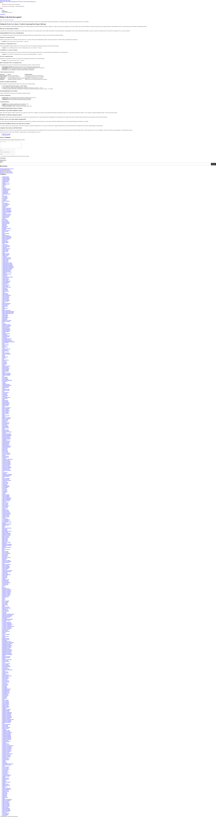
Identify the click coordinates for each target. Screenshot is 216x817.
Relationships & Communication (8, 642)
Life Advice (4, 488)
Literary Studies (5, 506)
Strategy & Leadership (6, 727)
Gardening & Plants (5, 386)
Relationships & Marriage (6, 649)
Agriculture (4, 187)
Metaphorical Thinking (6, 534)
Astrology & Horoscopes (6, 208)
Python (3, 633)
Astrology (4, 207)
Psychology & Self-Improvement (8, 626)
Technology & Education (6, 747)
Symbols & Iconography (6, 739)
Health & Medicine (5, 402)
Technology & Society (6, 754)
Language (4, 458)
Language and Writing (6, 468)
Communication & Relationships (8, 266)
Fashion (3, 355)
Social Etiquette (5, 684)
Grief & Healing (5, 395)
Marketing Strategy (5, 524)
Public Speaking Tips (6, 631)
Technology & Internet (6, 751)
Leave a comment (11, 19)
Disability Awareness (6, 321)
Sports (3, 723)
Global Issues (4, 394)
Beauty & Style (5, 220)
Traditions (4, 761)
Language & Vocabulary (6, 464)
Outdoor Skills (4, 577)
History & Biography (6, 408)
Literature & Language (6, 512)
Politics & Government (6, 607)
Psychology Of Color (6, 629)
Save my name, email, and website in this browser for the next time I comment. (15, 156)
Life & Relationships (6, 486)
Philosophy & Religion (6, 590)
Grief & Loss (4, 396)
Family (3, 351)
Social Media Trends (6, 692)
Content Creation (5, 279)
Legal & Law (4, 481)
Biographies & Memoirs (6, 228)
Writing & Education (6, 803)
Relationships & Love (6, 648)
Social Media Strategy (6, 690)
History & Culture (5, 409)
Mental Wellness (5, 532)
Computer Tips (5, 274)
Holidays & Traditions (6, 418)
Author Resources (5, 217)
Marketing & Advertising (6, 523)
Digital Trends (4, 319)
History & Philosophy (6, 410)
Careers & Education (6, 246)
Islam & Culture (5, 451)
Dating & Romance (5, 304)
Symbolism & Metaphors (6, 736)
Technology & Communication (7, 745)
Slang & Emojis (5, 678)
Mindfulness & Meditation (7, 544)
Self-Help (4, 673)
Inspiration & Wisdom (6, 438)
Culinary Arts (4, 288)
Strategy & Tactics (5, 728)
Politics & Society (5, 609)
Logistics (3, 517)
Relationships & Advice (6, 641)
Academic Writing (5, 181)
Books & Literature (5, 233)
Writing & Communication (7, 799)
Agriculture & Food (5, 189)
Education (4, 323)
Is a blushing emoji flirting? (5, 169)
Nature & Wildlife (5, 568)
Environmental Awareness (7, 338)
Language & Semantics (6, 463)
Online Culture (5, 575)
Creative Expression (5, 285)
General (3, 388)
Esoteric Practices (5, 342)
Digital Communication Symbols (8, 312)
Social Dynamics (5, 683)
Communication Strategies (7, 271)
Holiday (3, 414)
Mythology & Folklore (6, 560)
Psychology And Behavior (7, 628)
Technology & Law (5, 752)
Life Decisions (4, 489)
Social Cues (4, 682)
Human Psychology (5, 427)
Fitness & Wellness (5, 370)
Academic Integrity (5, 177)
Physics (3, 597)
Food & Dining (5, 377)
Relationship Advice (5, 639)
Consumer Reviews (5, 278)
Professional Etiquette (6, 617)
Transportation (4, 762)
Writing (3, 798)
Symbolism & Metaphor (6, 735)
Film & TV (4, 360)
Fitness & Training (5, 369)
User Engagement (5, 771)
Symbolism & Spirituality (6, 738)
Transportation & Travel (6, 764)
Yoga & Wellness (5, 814)
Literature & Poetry (5, 514)
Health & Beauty (5, 400)
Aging (3, 186)
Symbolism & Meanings (6, 734)
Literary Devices (5, 503)
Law (3, 471)
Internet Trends (5, 450)
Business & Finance (5, 235)
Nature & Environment (6, 564)
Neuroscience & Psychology (7, 570)
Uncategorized (4, 11)
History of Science (5, 413)
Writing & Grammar (5, 804)
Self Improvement (5, 672)
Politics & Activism (5, 606)
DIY (3, 322)
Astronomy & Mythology (6, 214)
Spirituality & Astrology (6, 709)
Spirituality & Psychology (6, 716)
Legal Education (5, 482)
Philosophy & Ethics (6, 588)
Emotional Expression (6, 328)
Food (3, 376)
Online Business (5, 573)
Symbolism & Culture (6, 730)
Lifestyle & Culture (5, 494)
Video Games (4, 772)
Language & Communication (7, 459)
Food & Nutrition (5, 379)
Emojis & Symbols (5, 327)
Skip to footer (8, 0)
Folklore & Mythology (6, 373)
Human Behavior (5, 426)
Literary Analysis (5, 502)
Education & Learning (6, 324)
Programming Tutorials (6, 620)
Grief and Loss (5, 398)
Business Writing (5, 242)
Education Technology (6, 326)
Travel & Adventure (5, 766)
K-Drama (4, 455)
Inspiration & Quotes (6, 436)
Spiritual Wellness (5, 707)
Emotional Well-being (6, 330)
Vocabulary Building (6, 775)
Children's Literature (6, 253)
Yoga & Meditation (5, 813)
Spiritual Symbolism (5, 706)
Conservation (4, 275)
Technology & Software (6, 755)
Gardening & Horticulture (6, 385)
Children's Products (5, 254)
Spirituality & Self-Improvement (8, 719)
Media (3, 526)
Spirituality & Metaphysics (7, 712)
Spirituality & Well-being (6, 721)
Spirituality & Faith (5, 711)
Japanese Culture (5, 452)
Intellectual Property (5, 444)
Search (1, 162)
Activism (3, 182)
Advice (3, 185)
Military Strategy (5, 540)
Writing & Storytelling (6, 809)
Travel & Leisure (5, 769)
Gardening (4, 383)
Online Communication (6, 574)
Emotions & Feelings (6, 333)
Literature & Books (5, 510)
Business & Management (6, 236)
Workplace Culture (5, 791)
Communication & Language (7, 264)
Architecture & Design (6, 193)
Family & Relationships (6, 353)
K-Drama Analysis (5, 456)
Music (3, 550)
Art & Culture (4, 195)
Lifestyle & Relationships (6, 498)
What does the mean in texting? (6, 171)
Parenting (4, 578)
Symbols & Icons (5, 740)
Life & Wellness (5, 487)
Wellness (3, 783)
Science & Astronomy (6, 663)
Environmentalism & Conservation (8, 341)
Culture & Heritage (5, 296)
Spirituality (4, 708)
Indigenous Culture (5, 430)
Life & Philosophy (5, 485)
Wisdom (3, 787)
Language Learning (5, 469)
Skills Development (5, 677)
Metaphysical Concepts (6, 535)
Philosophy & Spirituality (6, 591)
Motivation (4, 546)
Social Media (4, 687)
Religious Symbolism (6, 657)
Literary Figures (5, 504)
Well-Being (4, 781)
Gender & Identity (5, 387)
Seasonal (3, 670)
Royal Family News (5, 661)
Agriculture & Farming (6, 188)
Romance (4, 658)
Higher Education (5, 405)
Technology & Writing (6, 756)
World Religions (5, 797)
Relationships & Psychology (7, 650)
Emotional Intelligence (6, 329)
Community (4, 272)
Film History (4, 362)
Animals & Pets (5, 192)
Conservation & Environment (7, 276)
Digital (3, 309)
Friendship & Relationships (7, 380)
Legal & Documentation (6, 480)
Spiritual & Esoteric (5, 704)
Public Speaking (5, 630)
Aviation (3, 218)
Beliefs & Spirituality (6, 222)
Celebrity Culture (5, 249)
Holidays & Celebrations (6, 417)
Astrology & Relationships (7, 211)
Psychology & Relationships (7, 624)
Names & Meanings (5, 562)
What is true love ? (6, 134)
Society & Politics (5, 701)
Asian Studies (4, 206)
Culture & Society (5, 298)
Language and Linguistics (6, 467)
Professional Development (7, 616)
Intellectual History (5, 443)
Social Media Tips (5, 691)
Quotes (7, 19)
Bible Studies (4, 224)
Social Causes (4, 679)
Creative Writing (5, 286)
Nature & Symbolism (6, 567)
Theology (4, 760)
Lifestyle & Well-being (6, 499)
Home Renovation (5, 423)
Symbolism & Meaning (6, 733)
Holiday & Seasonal (5, 415)
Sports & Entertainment (6, 724)
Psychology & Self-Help (6, 625)
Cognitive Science (5, 260)
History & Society (5, 411)
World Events (4, 794)
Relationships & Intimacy (6, 646)
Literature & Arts (5, 509)
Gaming (3, 382)
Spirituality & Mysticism (6, 714)
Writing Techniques (5, 811)
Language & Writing (6, 465)
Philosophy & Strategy (6, 592)
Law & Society (5, 472)
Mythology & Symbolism (6, 561)
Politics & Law (5, 608)
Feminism (4, 357)
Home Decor (4, 421)
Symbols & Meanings (6, 741)
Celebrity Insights (5, 250)
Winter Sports (4, 786)
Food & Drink (4, 378)
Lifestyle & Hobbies (5, 495)
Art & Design (4, 196)
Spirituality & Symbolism (6, 720)
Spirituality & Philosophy (6, 715)
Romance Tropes (5, 660)
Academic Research (5, 179)
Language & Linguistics (6, 461)
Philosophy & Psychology (7, 589)
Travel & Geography (6, 768)
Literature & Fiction (5, 511)
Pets (3, 586)
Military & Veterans (5, 537)
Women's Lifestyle (5, 790)
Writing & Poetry (5, 807)
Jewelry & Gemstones (6, 454)
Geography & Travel (6, 390)
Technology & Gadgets (6, 749)
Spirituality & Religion (6, 718)
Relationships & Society (6, 652)
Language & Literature (6, 462)
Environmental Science (6, 339)
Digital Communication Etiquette (8, 311)
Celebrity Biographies (6, 248)
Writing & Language (6, 805)
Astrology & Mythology (6, 210)
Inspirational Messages (6, 440)
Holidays (3, 416)
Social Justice (4, 686)
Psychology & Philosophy (7, 623)
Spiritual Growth (5, 705)
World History (4, 795)
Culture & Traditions (6, 300)
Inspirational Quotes (5, 441)
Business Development (6, 238)
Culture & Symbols (5, 299)
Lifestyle (3, 493)
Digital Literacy (5, 316)
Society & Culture (5, 700)
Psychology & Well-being (6, 627)
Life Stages (4, 492)
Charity (3, 252)
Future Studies (4, 381)
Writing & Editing (5, 802)
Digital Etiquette (5, 315)
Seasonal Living (5, 671)
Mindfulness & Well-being (7, 545)
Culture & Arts (4, 293)
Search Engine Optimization (7, 669)
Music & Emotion (5, 552)
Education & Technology (6, 325)
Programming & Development (7, 619)
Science (3, 662)
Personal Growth (5, 584)
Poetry (3, 599)
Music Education (5, 555)
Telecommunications (6, 758)
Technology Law (5, 757)
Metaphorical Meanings (6, 533)
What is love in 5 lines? (6, 133)
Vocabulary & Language (6, 774)
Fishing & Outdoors (5, 368)
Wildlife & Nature (5, 784)
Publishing (4, 632)
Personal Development (6, 582)
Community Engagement (6, 273)
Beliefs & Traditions (5, 223)
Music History (4, 556)
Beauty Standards (5, 221)
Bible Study (4, 225)
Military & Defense (5, 536)
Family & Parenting (5, 352)
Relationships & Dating (6, 644)
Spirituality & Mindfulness (7, 713)
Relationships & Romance (7, 651)
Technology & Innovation (6, 750)
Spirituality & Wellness (6, 722)
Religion (3, 655)
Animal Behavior (5, 191)
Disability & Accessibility (6, 320)
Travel (3, 765)
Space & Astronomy (5, 702)
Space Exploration (5, 703)
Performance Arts (5, 580)
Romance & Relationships (7, 659)
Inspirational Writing (6, 442)
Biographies (4, 227)
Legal (3, 477)
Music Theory (4, 558)
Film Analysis (4, 361)
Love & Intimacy (5, 518)
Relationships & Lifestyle (6, 647)
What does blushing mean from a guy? (7, 168)
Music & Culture (5, 551)
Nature (3, 563)
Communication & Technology (7, 267)
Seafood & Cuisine (5, 668)
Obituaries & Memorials (6, 571)
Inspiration (4, 432)
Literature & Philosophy (6, 513)
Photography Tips (5, 596)
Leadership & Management (7, 474)
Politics (3, 605)
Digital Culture (5, 314)
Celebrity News (5, 251)
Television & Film (5, 759)
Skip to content (2, 0)
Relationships (4, 640)
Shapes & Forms (5, 676)
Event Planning (5, 346)
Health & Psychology (6, 403)
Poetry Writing (4, 603)
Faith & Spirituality (5, 350)
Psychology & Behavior (6, 622)
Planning (3, 598)
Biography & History (6, 230)
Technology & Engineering (7, 748)
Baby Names (4, 219)
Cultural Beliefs (5, 289)
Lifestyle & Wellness (6, 500)
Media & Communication (6, 527)
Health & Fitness (5, 401)
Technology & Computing (7, 746)
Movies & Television (6, 549)
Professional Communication (7, 615)
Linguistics (4, 501)
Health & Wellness (5, 404)
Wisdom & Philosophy (6, 788)
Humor (3, 428)
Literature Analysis (5, 516)
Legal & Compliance (6, 478)
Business (3, 234)
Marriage (3, 525)
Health (3, 399)
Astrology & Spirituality (6, 212)
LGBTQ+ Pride (5, 483)
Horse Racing (4, 424)
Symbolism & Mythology (6, 737)
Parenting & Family (5, 579)
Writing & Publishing (6, 808)
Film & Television (5, 359)
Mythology (4, 559)
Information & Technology (7, 431)
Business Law (4, 240)
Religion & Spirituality (6, 656)
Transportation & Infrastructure (7, 763)
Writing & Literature (5, 806)
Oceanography (4, 572)
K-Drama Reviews (5, 457)
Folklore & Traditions (6, 375)
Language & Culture (6, 460)
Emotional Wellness (5, 331)
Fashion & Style (5, 356)
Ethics (3, 343)
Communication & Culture (7, 262)
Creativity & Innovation (6, 287)
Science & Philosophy (6, 665)
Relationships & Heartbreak (7, 645)
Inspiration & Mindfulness (7, 434)
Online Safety (4, 576)
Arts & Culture (5, 203)
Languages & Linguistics (6, 470)
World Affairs (4, 792)
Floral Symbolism (5, 371)
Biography (4, 229)
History (3, 406)
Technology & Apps (5, 744)
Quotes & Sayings (5, 636)
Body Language (5, 231)
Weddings (4, 780)
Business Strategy (5, 241)
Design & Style (5, 308)
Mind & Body (4, 541)
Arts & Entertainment (6, 204)
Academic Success (5, 180)
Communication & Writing (7, 268)
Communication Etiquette (6, 269)
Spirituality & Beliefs (6, 710)
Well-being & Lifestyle (6, 782)
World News (4, 796)
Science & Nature (5, 664)
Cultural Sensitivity (5, 291)
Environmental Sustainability (7, 340)
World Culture (4, 793)
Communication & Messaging (7, 265)
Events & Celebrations (6, 348)
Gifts (3, 391)
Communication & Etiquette (7, 263)
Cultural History (5, 290)
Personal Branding (5, 581)
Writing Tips (4, 812)
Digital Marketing (5, 317)
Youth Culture (4, 815)
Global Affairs (4, 393)
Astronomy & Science (6, 215)
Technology (4, 742)
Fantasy (3, 354)
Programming (4, 618)
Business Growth (5, 239)
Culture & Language (6, 297)
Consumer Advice (5, 277)
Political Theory (5, 604)
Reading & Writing (5, 638)
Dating (3, 302)
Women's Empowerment (6, 789)
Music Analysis (5, 554)
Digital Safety (4, 318)
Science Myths (4, 667)
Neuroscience (4, 569)
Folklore (3, 372)
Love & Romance (5, 520)
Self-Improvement (5, 674)
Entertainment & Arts (6, 335)
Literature (4, 508)
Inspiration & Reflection (6, 437)
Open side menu (3, 160)
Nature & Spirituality (6, 566)
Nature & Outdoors (5, 565)
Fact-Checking (4, 349)
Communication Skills (6, 270)
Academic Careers (5, 176)
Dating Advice (4, 305)
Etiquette (3, 345)
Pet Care (3, 585)
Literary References (5, 505)
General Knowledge (5, 389)
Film (3, 358)
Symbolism (4, 729)
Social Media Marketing (6, 688)
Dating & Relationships (6, 303)
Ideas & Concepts (5, 429)
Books (3, 232)
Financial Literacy (5, 367)
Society (3, 699)
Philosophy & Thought (6, 593)
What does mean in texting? (5, 170)
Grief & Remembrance (6, 397)
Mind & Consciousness (6, 542)
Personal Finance (5, 583)
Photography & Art (5, 595)
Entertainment (4, 334)
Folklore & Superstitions (6, 374)
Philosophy (4, 587)
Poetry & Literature (5, 600)
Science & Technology (6, 666)
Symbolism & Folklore (6, 731)
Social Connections (5, 681)
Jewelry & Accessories (6, 453)
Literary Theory (5, 507)
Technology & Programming (7, 753)
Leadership (4, 473)
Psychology (4, 621)
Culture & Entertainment (6, 295)
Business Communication (6, 237)
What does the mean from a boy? (6, 172)
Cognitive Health (5, 259)
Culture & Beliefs (5, 294)
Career (3, 243)
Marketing (4, 522)
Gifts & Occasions (5, 392)
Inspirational (4, 439)
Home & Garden (5, 419)
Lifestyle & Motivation (6, 497)
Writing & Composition (6, 800)
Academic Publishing (6, 178)
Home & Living (5, 420)
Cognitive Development (6, 257)
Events (3, 347)
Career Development (6, 245)
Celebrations (4, 247)
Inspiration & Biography (6, 433)
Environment (4, 337)
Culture (3, 292)
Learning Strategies (5, 476)
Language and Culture (6, 466)
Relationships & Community (7, 643)
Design (3, 307)
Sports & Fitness (5, 725)
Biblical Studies (5, 226)
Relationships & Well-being (7, 654)
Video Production (5, 773)
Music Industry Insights (6, 557)
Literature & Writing (5, 515)
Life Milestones (5, 491)
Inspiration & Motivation (6, 435)
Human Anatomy (5, 425)
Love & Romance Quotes (6, 521)
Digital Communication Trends (7, 313)
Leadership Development (6, 475)
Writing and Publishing (6, 810)
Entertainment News (6, 336)
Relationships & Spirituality (7, 653)
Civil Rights (4, 256)
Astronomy (4, 213)
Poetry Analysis (5, 602)
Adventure (4, 184)
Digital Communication (6, 310)
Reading (3, 637)
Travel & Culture (5, 767)
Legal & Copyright (5, 479)
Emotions (4, 332)
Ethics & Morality (5, 344)
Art (2, 194)
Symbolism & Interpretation (7, 732)
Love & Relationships (6, 519)
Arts (3, 202)
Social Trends (4, 698)
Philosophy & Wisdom (6, 594)
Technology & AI (5, 743)
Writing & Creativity (6, 801)
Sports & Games (5, 726)
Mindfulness (4, 543)
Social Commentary (5, 680)
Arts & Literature (5, 205)
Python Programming (6, 634)
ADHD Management (6, 183)
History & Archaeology (6, 407)
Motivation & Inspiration (6, 547)
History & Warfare (5, 412)
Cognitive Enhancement (6, 258)
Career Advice (4, 244)
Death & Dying (5, 306)
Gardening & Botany (6, 384)
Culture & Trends (5, 301)
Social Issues (4, 685)
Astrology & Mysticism (6, 209)
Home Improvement (5, 422)
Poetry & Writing (5, 601)
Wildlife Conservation (6, 785)
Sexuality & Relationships (6, 675)
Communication (5, 261)
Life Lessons (4, 490)
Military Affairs (5, 538)
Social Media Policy (5, 689)
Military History (5, 539)
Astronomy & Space (6, 216)
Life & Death (4, 484)
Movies (3, 548)
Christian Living (5, 255)
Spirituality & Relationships (7, 717)
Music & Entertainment (6, 553)
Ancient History (5, 190)
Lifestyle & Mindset (5, 496)
